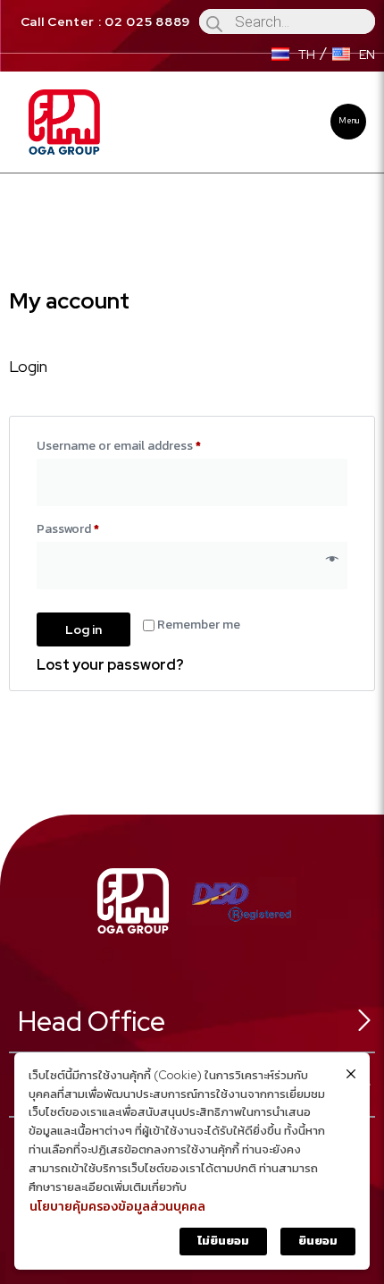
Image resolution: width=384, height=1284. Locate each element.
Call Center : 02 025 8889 (106, 21)
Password (93, 527)
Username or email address (144, 444)
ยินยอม (318, 1240)
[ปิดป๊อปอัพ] (350, 1073)
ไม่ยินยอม (223, 1240)
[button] (348, 121)
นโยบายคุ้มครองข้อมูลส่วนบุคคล (117, 1206)
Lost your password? (110, 664)
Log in (83, 629)
